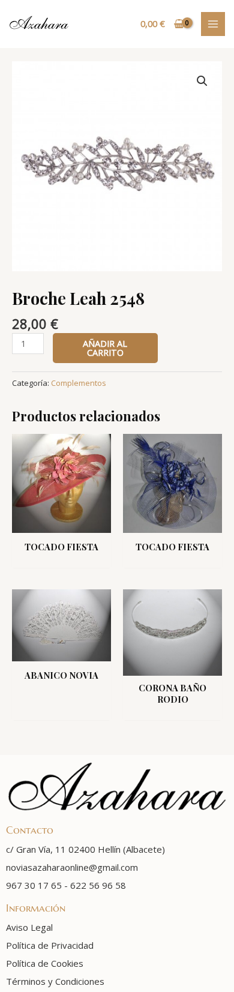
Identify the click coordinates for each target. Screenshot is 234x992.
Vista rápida (62, 522)
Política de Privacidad (50, 945)
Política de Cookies (44, 963)
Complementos (78, 382)
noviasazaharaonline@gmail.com (72, 867)
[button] (202, 81)
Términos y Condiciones (55, 981)
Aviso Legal (29, 927)
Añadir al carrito (105, 347)
